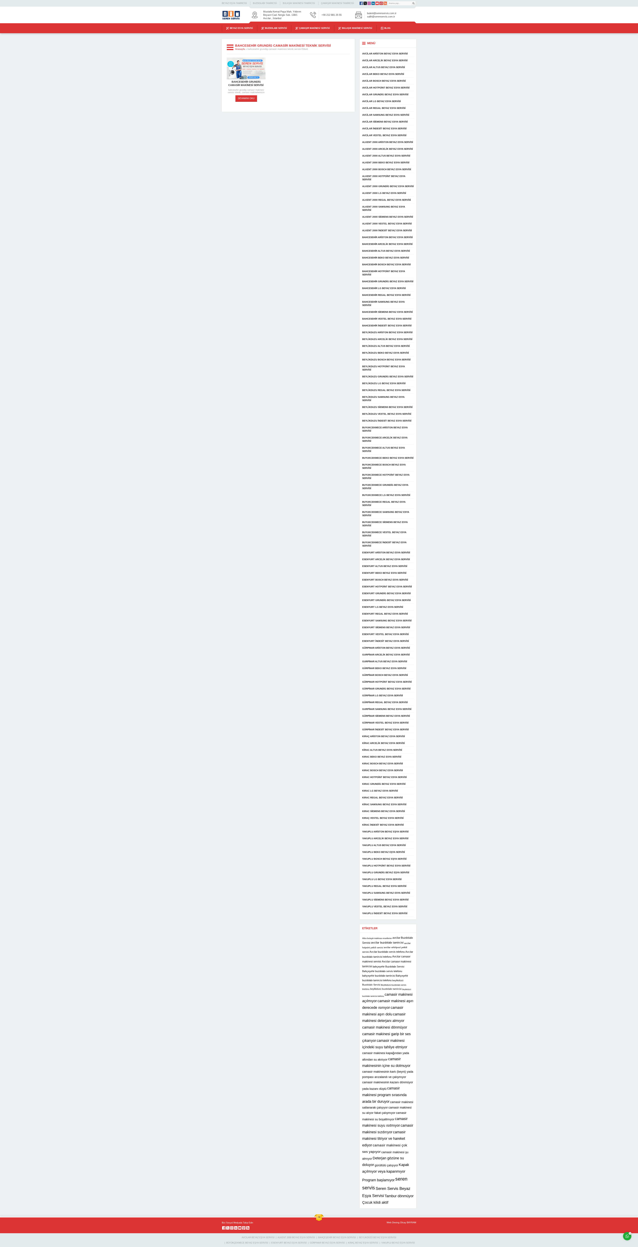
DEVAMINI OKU (246, 98)
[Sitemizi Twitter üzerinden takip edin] (365, 3)
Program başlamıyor (378, 1180)
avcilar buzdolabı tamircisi (387, 942)
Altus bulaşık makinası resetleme (377, 938)
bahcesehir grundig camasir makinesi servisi (246, 83)
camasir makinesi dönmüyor (384, 1027)
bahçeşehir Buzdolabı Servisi (388, 966)
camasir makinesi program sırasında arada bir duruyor (384, 1094)
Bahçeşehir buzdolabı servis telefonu (382, 971)
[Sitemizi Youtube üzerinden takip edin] (377, 3)
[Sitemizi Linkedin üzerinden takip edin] (373, 3)
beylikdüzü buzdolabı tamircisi (386, 989)
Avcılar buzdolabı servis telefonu (387, 951)
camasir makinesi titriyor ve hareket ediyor (384, 1138)
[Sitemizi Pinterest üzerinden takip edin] (381, 3)
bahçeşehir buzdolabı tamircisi (378, 975)
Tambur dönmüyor (399, 1196)
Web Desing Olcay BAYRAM (401, 1222)
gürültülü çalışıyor (386, 1165)
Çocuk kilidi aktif (375, 1202)
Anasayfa (240, 49)
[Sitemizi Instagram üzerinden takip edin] (369, 3)
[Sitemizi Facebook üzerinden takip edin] (361, 3)
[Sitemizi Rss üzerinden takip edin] (385, 3)
